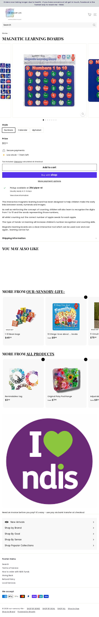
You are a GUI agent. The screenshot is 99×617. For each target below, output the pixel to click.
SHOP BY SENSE (33, 608)
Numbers (8, 130)
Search (5, 564)
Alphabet (37, 130)
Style (5, 124)
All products (40, 353)
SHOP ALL (61, 608)
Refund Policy (8, 579)
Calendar (22, 130)
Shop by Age (73, 608)
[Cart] (89, 14)
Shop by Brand (8, 611)
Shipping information (14, 238)
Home (5, 33)
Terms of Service (10, 568)
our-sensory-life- (45, 291)
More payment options (49, 181)
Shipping (18, 162)
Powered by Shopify (26, 611)
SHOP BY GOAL (49, 608)
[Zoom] (82, 113)
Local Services (8, 583)
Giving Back (7, 575)
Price (5, 138)
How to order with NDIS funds (15, 571)
